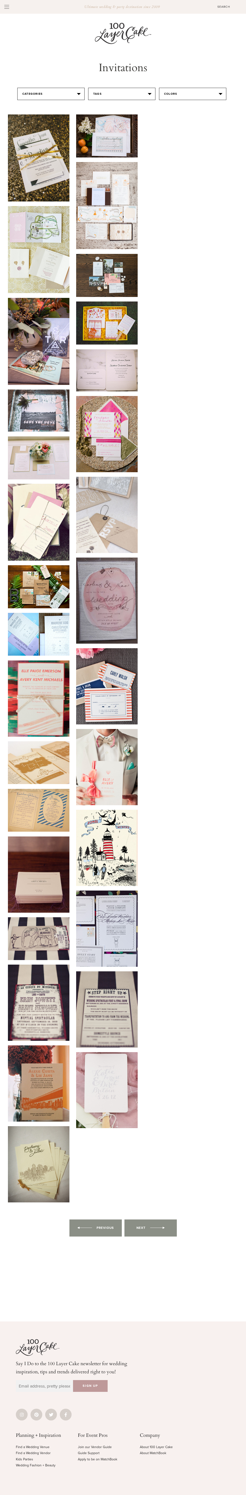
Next (141, 1228)
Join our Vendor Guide (95, 1447)
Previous (105, 1228)
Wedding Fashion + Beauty (35, 1465)
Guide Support (88, 1453)
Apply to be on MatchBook (97, 1459)
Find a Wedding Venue (32, 1447)
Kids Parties (24, 1459)
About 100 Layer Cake (156, 1447)
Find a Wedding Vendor (33, 1453)
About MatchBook (153, 1453)
